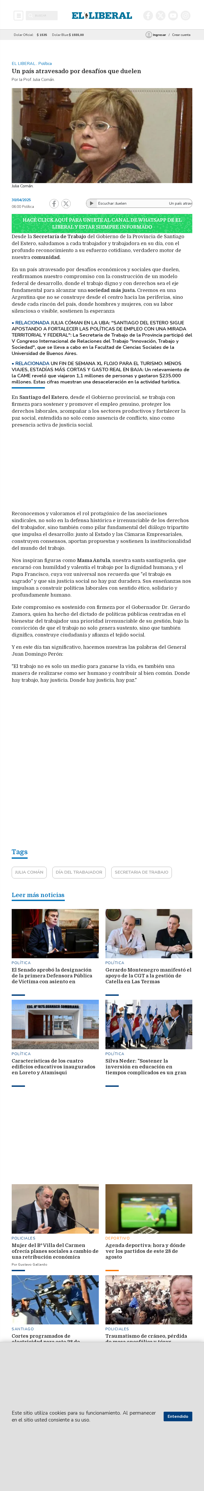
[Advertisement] (131, 471)
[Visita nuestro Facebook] (148, 15)
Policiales (24, 1238)
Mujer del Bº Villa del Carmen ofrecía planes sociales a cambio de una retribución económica (55, 1251)
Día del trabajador (79, 872)
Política (21, 962)
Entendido (178, 1416)
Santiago (23, 1329)
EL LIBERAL (24, 64)
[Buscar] (31, 16)
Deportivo (117, 1238)
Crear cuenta (181, 35)
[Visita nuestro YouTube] (173, 15)
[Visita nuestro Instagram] (185, 15)
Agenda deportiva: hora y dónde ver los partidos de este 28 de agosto (145, 1251)
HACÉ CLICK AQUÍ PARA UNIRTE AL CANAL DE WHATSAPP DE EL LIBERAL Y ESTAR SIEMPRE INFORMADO (102, 223)
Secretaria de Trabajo (141, 872)
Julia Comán (29, 872)
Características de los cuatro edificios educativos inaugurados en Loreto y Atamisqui (53, 1066)
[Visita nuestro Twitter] (160, 15)
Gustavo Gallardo (32, 1265)
